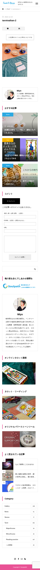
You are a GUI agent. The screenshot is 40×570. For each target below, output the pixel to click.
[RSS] (25, 559)
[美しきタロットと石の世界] (9, 3)
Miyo (20, 314)
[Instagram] (15, 559)
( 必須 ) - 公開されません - (14, 220)
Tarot (7, 140)
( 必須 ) (13, 213)
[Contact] (22, 559)
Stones (8, 114)
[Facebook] (18, 559)
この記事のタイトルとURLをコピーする (20, 37)
